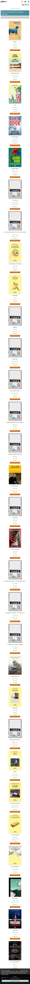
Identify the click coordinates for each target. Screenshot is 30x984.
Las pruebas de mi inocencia (15, 263)
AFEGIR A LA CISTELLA (15, 50)
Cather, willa (15, 488)
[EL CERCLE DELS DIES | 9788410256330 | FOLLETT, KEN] (15, 950)
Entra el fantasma (15, 866)
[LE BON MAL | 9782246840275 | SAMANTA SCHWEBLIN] (15, 189)
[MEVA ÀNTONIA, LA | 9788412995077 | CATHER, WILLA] (15, 475)
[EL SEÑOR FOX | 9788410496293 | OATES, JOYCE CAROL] (15, 887)
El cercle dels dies (15, 961)
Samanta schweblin (15, 202)
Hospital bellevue (15, 136)
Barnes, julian (15, 710)
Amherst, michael (15, 678)
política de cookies (4, 974)
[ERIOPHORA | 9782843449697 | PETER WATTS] (15, 316)
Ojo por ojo (15, 359)
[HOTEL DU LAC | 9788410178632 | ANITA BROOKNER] (15, 506)
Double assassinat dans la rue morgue (15, 422)
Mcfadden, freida (15, 932)
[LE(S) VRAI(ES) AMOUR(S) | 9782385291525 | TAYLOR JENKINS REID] (15, 379)
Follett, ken (15, 964)
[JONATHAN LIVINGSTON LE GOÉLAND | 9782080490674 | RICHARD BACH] (15, 443)
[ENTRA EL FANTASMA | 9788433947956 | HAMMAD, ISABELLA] (15, 855)
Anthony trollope (15, 361)
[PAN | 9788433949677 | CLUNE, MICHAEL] (15, 94)
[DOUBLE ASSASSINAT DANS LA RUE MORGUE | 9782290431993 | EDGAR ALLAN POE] (15, 411)
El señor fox (15, 898)
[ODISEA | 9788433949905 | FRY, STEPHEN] (15, 30)
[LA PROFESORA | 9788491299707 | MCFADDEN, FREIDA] (15, 919)
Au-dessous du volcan (15, 739)
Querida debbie (15, 168)
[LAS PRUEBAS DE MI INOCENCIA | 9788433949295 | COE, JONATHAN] (15, 252)
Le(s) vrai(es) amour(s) (15, 390)
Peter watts (15, 329)
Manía (15, 771)
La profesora (15, 930)
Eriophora (15, 327)
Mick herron (15, 551)
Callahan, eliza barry (15, 805)
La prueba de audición (15, 803)
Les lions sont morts (15, 549)
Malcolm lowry (15, 742)
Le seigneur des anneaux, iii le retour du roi (15, 612)
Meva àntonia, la (15, 485)
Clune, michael (15, 107)
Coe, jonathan (15, 266)
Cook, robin (15, 139)
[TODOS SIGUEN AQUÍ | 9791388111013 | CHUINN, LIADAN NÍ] (15, 62)
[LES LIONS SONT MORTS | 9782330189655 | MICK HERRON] (15, 538)
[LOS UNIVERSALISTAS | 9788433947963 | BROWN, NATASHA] (15, 824)
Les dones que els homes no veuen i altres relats (15, 232)
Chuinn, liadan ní (15, 75)
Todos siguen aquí (15, 73)
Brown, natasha (15, 837)
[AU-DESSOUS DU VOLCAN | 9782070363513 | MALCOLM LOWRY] (15, 728)
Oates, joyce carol (15, 900)
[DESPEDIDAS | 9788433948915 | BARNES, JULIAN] (15, 697)
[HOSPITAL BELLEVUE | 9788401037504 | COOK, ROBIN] (15, 125)
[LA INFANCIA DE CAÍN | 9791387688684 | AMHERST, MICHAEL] (15, 665)
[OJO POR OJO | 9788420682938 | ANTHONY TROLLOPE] (15, 348)
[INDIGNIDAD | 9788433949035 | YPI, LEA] (15, 284)
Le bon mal (15, 200)
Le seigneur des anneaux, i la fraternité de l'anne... (15, 581)
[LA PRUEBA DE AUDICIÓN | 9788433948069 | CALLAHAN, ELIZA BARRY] (15, 792)
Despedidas (15, 708)
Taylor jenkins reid (15, 393)
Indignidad (15, 295)
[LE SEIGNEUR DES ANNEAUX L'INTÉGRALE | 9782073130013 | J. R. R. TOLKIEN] (15, 633)
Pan (15, 105)
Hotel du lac (15, 517)
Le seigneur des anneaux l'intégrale (15, 644)
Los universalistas (15, 834)
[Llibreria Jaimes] (3, 1)
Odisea (15, 41)
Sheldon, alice (15, 234)
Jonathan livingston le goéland (15, 454)
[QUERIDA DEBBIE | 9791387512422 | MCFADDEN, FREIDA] (15, 157)
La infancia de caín (15, 676)
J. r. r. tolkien (15, 583)
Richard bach (15, 456)
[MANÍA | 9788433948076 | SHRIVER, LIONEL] (15, 760)
